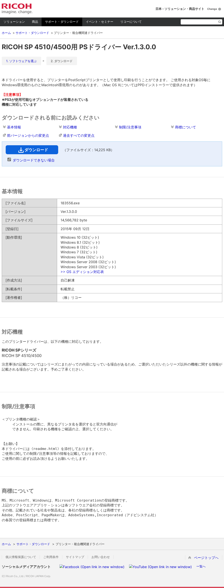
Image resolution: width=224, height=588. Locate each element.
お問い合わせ (100, 557)
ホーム (6, 33)
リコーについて (131, 21)
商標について (185, 127)
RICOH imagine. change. (17, 9)
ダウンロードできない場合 (34, 160)
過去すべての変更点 (78, 135)
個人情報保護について (20, 557)
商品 (35, 21)
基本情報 (14, 127)
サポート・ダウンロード (62, 21)
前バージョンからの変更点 (28, 135)
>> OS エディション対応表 (82, 272)
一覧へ (201, 566)
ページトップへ (206, 557)
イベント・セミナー (99, 21)
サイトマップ (75, 557)
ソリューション (14, 21)
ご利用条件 (51, 557)
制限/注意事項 (130, 127)
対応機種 (70, 127)
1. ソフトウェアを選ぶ (21, 61)
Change (212, 8)
